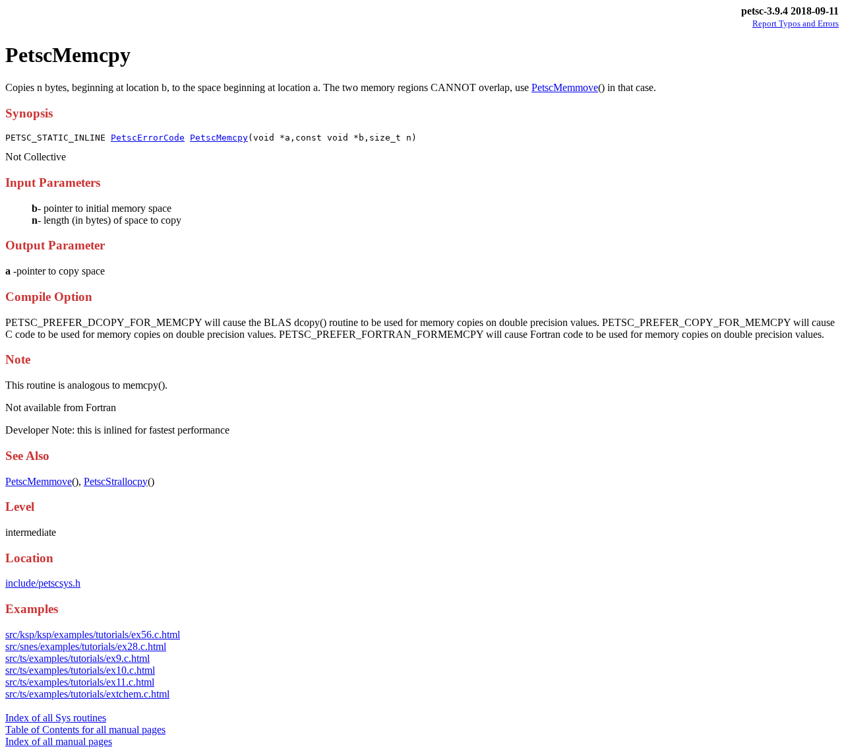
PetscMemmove (564, 87)
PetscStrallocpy (116, 481)
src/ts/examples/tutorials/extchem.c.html (87, 694)
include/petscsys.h (42, 583)
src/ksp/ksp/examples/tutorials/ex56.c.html (92, 634)
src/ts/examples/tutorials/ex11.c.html (79, 682)
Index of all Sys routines (55, 717)
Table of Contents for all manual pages (85, 729)
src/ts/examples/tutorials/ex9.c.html (77, 658)
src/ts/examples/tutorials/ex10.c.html (80, 670)
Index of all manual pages (58, 741)
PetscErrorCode (148, 138)
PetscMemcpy (219, 138)
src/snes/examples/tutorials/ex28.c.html (85, 646)
